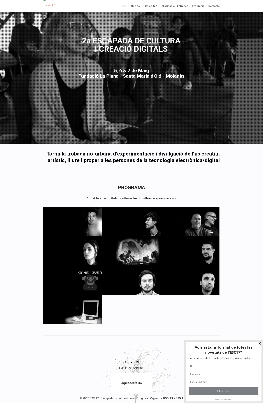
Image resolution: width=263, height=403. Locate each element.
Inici (124, 6)
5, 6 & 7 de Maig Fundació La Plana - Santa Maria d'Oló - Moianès (131, 73)
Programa (198, 6)
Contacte (214, 6)
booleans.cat (173, 398)
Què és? (136, 6)
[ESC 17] (49, 6)
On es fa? (151, 6)
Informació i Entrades (174, 6)
